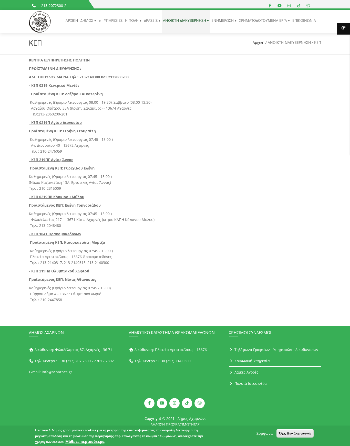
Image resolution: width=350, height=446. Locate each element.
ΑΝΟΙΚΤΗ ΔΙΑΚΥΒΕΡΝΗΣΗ (185, 20)
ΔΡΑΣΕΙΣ (151, 20)
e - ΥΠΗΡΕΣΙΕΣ (110, 20)
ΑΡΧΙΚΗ (72, 20)
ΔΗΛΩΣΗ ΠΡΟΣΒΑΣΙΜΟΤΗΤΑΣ (175, 424)
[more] (343, 29)
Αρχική (258, 42)
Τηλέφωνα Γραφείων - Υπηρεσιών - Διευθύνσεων (275, 349)
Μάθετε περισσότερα (85, 441)
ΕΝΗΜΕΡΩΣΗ (223, 20)
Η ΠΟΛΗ (132, 20)
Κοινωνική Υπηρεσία (251, 360)
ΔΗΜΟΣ (87, 20)
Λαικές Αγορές (245, 372)
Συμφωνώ (264, 433)
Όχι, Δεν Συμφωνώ (295, 433)
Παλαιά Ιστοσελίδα (250, 383)
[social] (270, 5)
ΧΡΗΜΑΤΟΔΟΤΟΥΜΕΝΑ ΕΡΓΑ (263, 20)
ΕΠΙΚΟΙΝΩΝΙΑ (304, 20)
